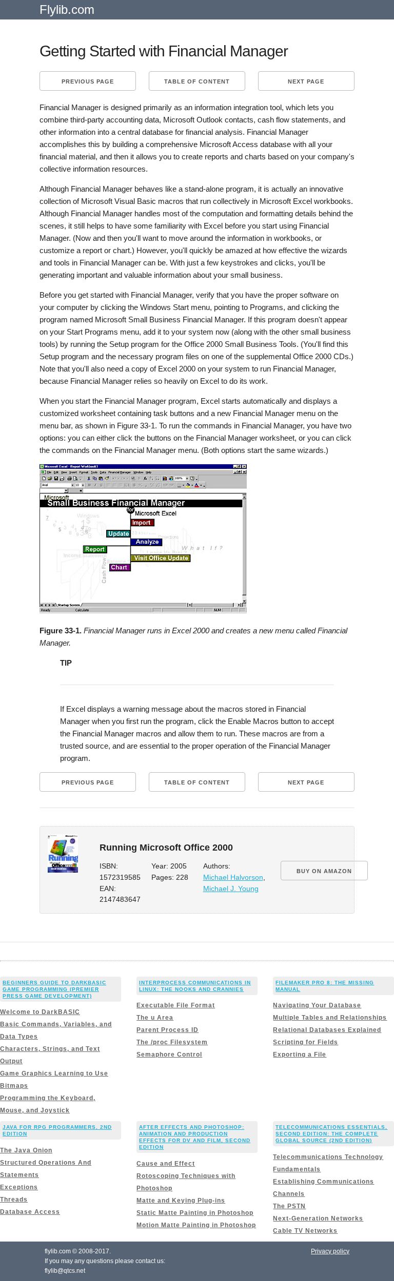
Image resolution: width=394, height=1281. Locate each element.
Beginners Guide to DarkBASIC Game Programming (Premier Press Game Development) (54, 989)
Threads (14, 1199)
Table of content (197, 81)
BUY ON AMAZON (324, 871)
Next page (306, 81)
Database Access (30, 1211)
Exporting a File (299, 1054)
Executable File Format (175, 1005)
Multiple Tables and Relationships (330, 1017)
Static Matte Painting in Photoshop (194, 1212)
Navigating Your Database (317, 1005)
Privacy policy (330, 1251)
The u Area (154, 1017)
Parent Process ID (167, 1030)
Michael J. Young (231, 889)
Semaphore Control (169, 1054)
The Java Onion (26, 1150)
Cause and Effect (165, 1163)
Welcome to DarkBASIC (40, 1012)
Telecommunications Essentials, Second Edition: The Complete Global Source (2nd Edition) (331, 1133)
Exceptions (19, 1187)
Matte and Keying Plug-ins (180, 1200)
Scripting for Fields (305, 1042)
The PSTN (289, 1206)
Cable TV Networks (305, 1230)
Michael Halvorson (233, 877)
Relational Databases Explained (327, 1030)
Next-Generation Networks (318, 1218)
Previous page (88, 81)
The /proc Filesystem (172, 1042)
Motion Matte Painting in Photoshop (196, 1225)
